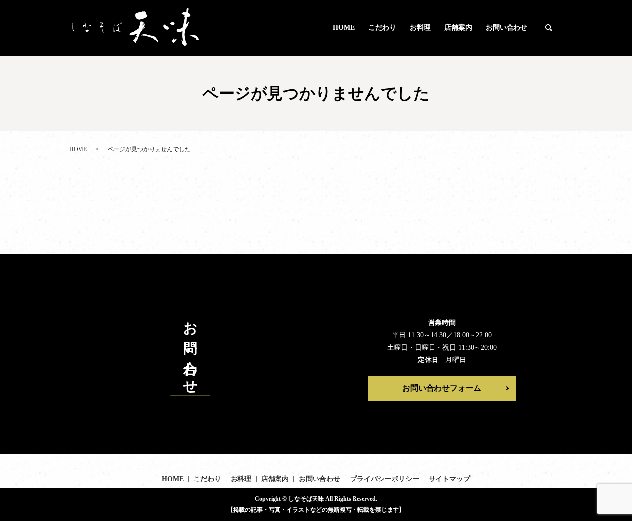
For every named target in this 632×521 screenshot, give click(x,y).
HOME (344, 27)
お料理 (420, 27)
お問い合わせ (506, 27)
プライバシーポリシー (384, 478)
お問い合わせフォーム (441, 388)
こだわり (382, 27)
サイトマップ (449, 478)
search (548, 28)
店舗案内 (458, 27)
